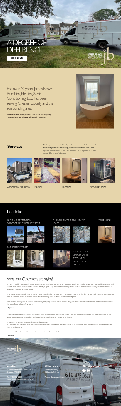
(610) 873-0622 (16, 377)
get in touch (17, 58)
